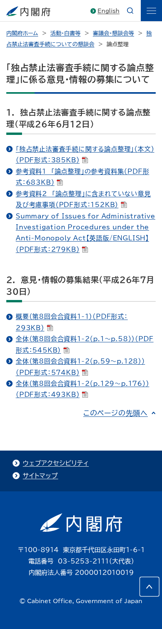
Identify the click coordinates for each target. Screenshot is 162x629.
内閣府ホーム (22, 33)
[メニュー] (151, 10)
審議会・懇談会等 (113, 33)
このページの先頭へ (115, 412)
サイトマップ (40, 476)
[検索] (130, 10)
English (109, 11)
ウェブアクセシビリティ (56, 463)
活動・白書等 (65, 33)
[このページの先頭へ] (149, 586)
